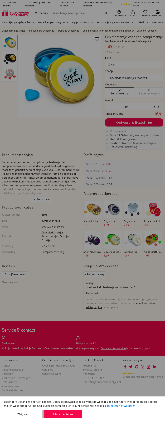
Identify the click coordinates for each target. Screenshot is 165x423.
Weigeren (23, 414)
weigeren (130, 406)
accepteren (113, 406)
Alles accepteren (63, 414)
